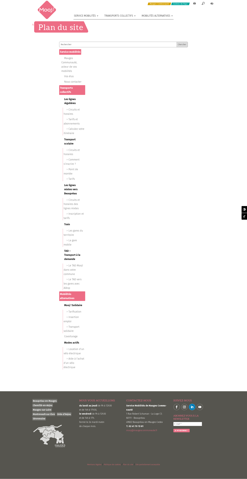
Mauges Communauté (159, 4)
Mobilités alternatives (156, 16)
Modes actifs (71, 342)
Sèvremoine (39, 418)
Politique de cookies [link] (112, 464)
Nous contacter (72, 81)
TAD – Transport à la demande (72, 255)
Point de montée (71, 171)
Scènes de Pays (180, 4)
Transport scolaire (70, 141)
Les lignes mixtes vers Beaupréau (71, 189)
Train (67, 224)
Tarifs (71, 178)
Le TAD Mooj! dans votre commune (73, 270)
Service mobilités (85, 16)
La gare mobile (70, 242)
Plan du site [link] (128, 464)
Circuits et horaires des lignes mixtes (72, 204)
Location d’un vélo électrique (74, 351)
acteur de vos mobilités (69, 64)
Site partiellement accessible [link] (148, 464)
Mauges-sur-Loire (42, 409)
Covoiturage (71, 336)
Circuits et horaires (72, 111)
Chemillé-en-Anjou (42, 405)
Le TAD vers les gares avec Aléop (72, 284)
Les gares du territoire (73, 232)
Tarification (74, 311)
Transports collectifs (118, 16)
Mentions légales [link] (94, 464)
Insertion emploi (71, 319)
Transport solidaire (71, 329)
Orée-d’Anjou (64, 414)
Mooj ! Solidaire (73, 305)
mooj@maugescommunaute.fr (141, 430)
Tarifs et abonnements (72, 121)
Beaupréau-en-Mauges (45, 401)
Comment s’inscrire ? (71, 161)
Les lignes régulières (70, 101)
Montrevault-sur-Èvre (44, 414)
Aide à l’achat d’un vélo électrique (74, 363)
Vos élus (69, 76)
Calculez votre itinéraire (74, 131)
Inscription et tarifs (74, 216)
